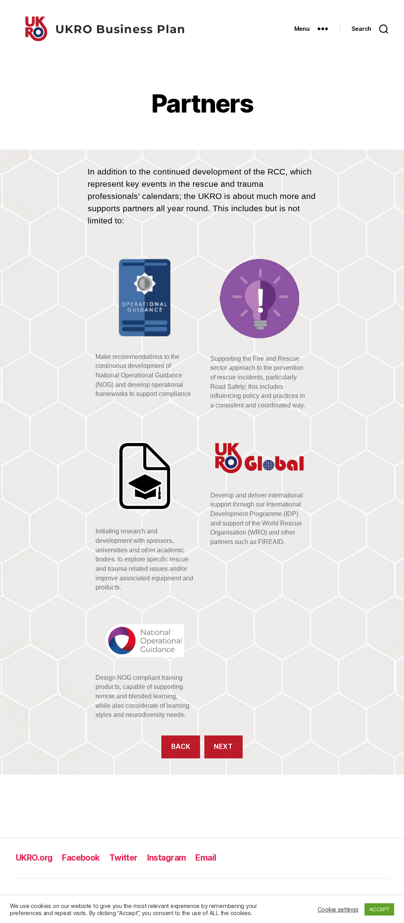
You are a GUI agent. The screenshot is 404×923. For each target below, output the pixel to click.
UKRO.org (34, 858)
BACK (181, 746)
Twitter (123, 858)
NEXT (223, 746)
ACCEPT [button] (379, 909)
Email (205, 858)
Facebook (80, 858)
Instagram (166, 858)
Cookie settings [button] (338, 909)
